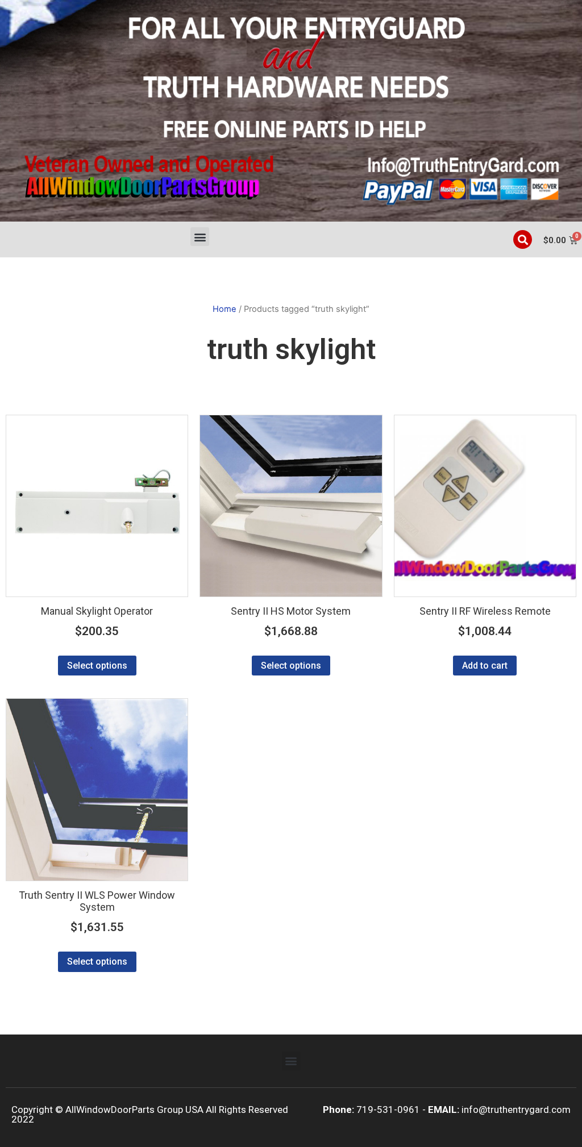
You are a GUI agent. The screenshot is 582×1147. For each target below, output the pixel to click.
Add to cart (485, 665)
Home (224, 309)
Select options (97, 665)
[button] (199, 236)
